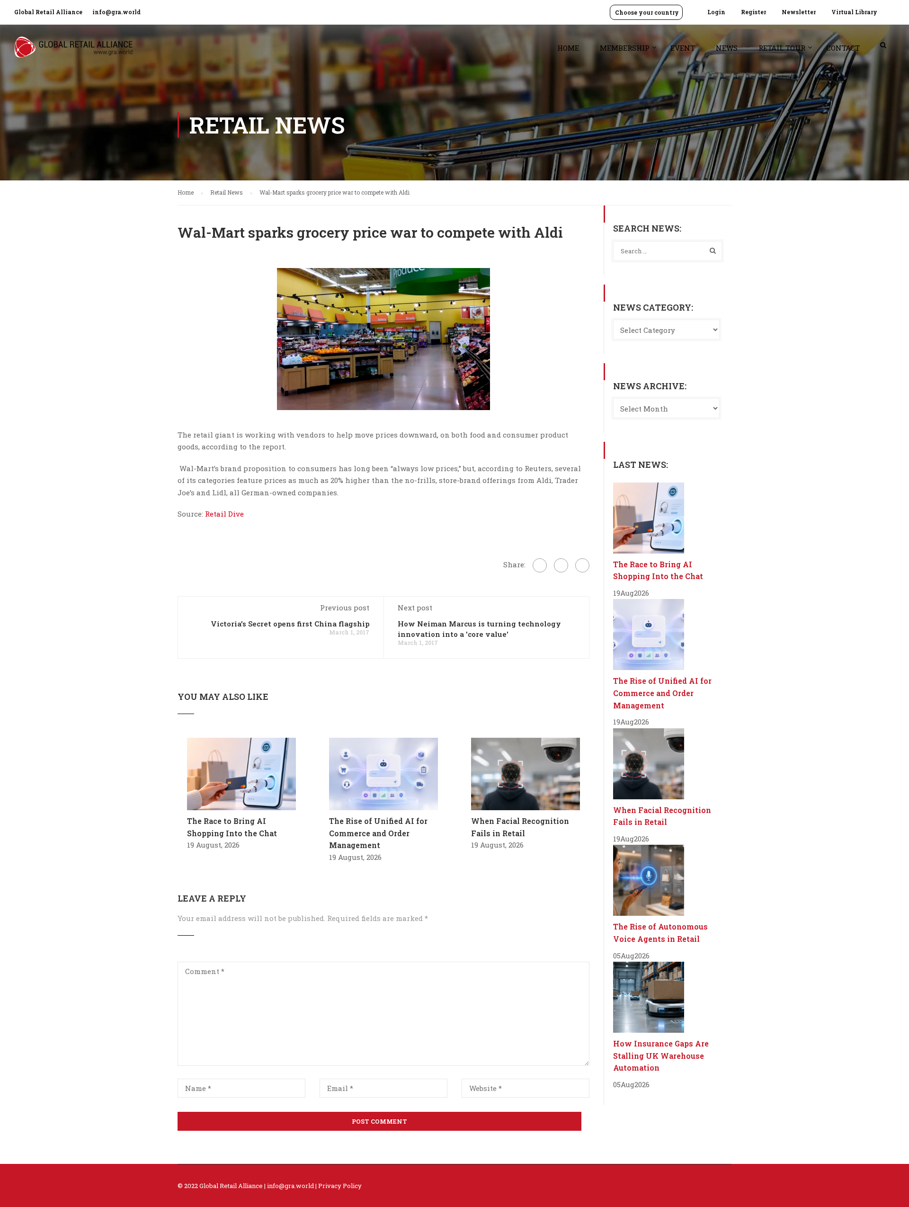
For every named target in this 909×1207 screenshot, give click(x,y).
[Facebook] (540, 565)
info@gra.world (116, 12)
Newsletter (799, 12)
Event (682, 48)
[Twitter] (561, 565)
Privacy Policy (340, 1185)
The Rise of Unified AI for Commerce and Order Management (378, 833)
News (727, 48)
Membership (625, 48)
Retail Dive (224, 514)
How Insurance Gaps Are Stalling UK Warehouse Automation (661, 1055)
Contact (843, 48)
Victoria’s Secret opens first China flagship (290, 623)
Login (716, 12)
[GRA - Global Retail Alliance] (73, 51)
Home (568, 48)
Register (753, 12)
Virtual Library (854, 12)
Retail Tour (781, 48)
